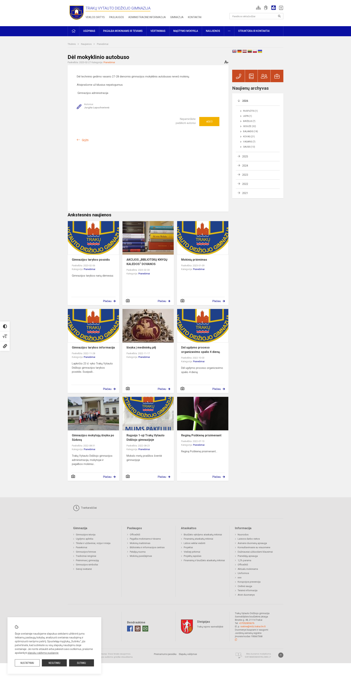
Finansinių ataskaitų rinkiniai (198, 538)
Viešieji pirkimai (192, 551)
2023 (245, 174)
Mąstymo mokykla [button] (185, 30)
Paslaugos (116, 17)
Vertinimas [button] (157, 30)
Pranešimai (102, 44)
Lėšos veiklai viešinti (194, 543)
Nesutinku (54, 662)
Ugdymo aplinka (84, 538)
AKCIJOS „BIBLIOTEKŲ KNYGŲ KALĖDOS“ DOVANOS (147, 262)
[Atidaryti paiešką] (279, 16)
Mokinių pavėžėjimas (141, 556)
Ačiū (209, 121)
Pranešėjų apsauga (248, 556)
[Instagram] (138, 628)
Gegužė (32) (249, 126)
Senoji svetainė (84, 569)
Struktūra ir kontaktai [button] (254, 30)
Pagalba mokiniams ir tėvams (145, 538)
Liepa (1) (247, 116)
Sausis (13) (249, 147)
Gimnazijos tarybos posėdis (91, 259)
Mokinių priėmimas (194, 259)
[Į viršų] (280, 655)
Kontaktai (194, 17)
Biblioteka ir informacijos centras (147, 547)
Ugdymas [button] (89, 30)
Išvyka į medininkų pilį (141, 347)
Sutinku (81, 662)
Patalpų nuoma (138, 551)
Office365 (135, 534)
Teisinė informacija (247, 590)
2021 (245, 193)
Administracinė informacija (147, 17)
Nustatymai (27, 662)
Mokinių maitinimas (140, 543)
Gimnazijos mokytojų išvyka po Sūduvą (93, 437)
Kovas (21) (249, 136)
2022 (245, 183)
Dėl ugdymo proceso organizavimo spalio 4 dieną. (200, 350)
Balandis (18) (250, 131)
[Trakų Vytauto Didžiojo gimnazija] (77, 12)
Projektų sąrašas (192, 556)
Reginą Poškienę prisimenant (201, 435)
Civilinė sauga (245, 586)
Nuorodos (243, 534)
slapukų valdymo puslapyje (43, 652)
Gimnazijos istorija (85, 534)
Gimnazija (177, 17)
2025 (245, 156)
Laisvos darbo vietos (249, 538)
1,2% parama (244, 560)
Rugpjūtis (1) (250, 111)
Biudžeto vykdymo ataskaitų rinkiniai (203, 534)
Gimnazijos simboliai (87, 564)
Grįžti (85, 140)
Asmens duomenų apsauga (252, 543)
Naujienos (86, 44)
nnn (239, 577)
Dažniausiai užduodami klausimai (255, 551)
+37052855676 (246, 623)
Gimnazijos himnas (86, 551)
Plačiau (107, 301)
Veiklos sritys (95, 17)
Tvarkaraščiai (88, 507)
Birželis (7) (249, 121)
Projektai (188, 547)
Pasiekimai (81, 547)
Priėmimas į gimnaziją (87, 560)
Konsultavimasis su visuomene (254, 547)
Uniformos (243, 573)
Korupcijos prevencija (249, 581)
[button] (258, 7)
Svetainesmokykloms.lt (258, 657)
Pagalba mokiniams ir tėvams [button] (123, 30)
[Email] (145, 628)
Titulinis (72, 44)
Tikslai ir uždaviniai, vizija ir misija (93, 543)
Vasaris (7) (249, 141)
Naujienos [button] (213, 30)
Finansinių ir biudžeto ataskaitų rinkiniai (204, 560)
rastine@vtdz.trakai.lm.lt (253, 626)
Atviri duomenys (246, 594)
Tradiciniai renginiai (86, 556)
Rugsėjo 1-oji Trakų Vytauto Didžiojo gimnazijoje (146, 437)
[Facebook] (130, 628)
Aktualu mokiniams (248, 569)
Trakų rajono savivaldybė (210, 626)
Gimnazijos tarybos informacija (93, 347)
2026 (245, 100)
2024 (245, 165)
